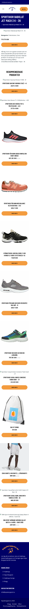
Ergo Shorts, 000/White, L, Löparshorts (14, 473)
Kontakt (14, 604)
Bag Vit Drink (14, 427)
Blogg (6, 581)
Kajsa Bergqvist (8, 575)
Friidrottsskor (13, 35)
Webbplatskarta (21, 606)
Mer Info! (14, 45)
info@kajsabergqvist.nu (7, 2)
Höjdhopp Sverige (9, 578)
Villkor (20, 604)
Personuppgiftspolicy (9, 606)
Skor (18, 35)
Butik (24, 9)
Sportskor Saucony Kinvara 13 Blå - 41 (14, 83)
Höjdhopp (7, 572)
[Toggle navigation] (3, 9)
